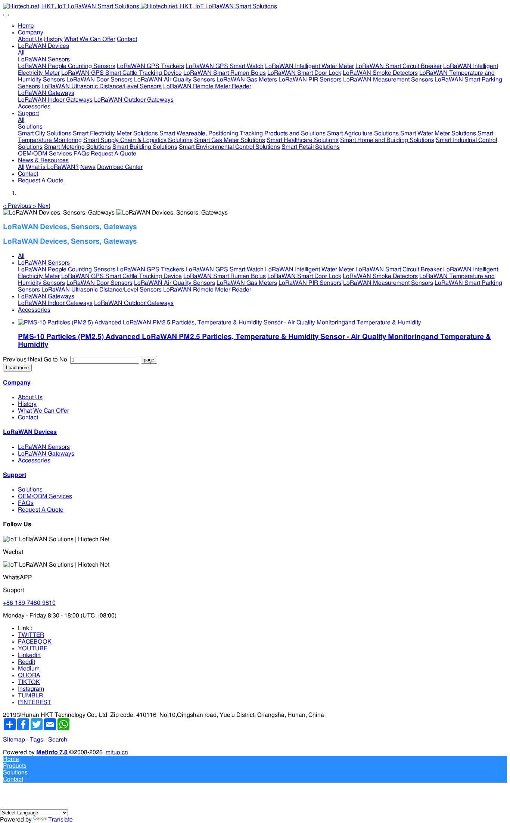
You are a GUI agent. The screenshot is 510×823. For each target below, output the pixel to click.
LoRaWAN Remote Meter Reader (207, 290)
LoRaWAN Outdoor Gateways (134, 303)
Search (57, 740)
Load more (17, 367)
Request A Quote (40, 510)
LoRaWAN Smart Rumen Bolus (224, 276)
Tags (36, 740)
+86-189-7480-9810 (29, 603)
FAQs (26, 503)
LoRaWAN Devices (30, 432)
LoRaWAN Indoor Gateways (55, 303)
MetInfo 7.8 (52, 752)
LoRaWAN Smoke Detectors (380, 276)
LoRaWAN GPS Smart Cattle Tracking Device (121, 276)
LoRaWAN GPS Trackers (150, 269)
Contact (28, 417)
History (27, 404)
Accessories (34, 310)
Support (14, 475)
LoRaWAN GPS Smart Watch (225, 269)
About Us (30, 397)
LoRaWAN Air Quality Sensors (174, 283)
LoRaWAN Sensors (44, 263)
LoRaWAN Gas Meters (247, 283)
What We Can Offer (43, 411)
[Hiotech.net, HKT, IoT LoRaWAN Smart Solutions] (255, 6)
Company (17, 383)
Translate (60, 820)
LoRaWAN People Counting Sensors (66, 269)
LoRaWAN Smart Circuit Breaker (398, 269)
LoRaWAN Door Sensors (99, 283)
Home (26, 26)
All (21, 53)
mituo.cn (117, 752)
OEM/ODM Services (45, 496)
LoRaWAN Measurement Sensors (388, 283)
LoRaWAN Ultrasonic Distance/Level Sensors (101, 290)
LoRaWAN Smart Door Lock (304, 276)
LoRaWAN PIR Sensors (310, 283)
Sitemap (14, 740)
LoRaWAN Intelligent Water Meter (309, 269)
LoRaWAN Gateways (46, 296)
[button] (18, 206)
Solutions (30, 490)
